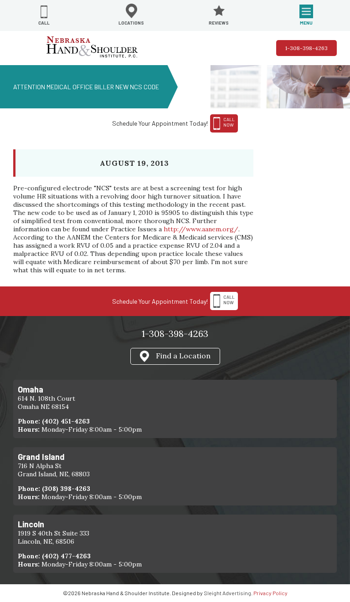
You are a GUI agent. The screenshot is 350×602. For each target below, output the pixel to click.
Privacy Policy (270, 593)
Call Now (229, 299)
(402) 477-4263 (66, 556)
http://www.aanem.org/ (201, 229)
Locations (131, 23)
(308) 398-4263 (66, 489)
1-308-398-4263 (306, 48)
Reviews (219, 23)
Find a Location (183, 355)
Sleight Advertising (227, 593)
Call (44, 23)
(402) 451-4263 (66, 421)
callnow (229, 122)
